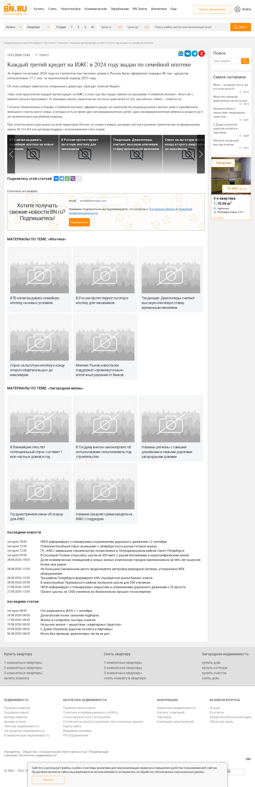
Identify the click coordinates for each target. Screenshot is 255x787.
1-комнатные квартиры (23, 662)
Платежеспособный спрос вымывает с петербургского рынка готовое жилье (98, 546)
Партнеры (164, 717)
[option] (33, 154)
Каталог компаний (170, 712)
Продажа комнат (16, 712)
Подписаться (79, 222)
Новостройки (70, 9)
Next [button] (201, 154)
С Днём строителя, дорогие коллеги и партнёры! (76, 629)
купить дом (211, 662)
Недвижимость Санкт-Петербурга (23, 43)
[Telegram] (61, 178)
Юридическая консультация (230, 717)
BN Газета (140, 9)
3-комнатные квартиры (23, 673)
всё (120, 26)
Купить (39, 9)
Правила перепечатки (79, 708)
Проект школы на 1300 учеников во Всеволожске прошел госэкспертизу (95, 592)
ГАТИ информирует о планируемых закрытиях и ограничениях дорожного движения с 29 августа (112, 587)
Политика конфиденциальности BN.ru (90, 712)
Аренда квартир (15, 717)
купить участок (214, 673)
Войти (246, 9)
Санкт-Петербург (13, 14)
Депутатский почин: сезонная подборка (69, 615)
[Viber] (73, 178)
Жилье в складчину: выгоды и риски (67, 620)
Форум (215, 708)
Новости (63, 43)
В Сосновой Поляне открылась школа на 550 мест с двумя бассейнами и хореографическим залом (114, 555)
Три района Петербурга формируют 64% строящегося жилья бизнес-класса (96, 578)
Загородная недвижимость (24, 731)
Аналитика (159, 9)
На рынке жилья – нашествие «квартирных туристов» (80, 624)
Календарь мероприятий (175, 722)
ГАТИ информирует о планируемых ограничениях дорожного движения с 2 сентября (103, 542)
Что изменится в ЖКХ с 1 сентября (66, 611)
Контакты (217, 712)
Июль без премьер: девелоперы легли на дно (75, 634)
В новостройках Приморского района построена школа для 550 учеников (95, 582)
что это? (218, 217)
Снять (52, 9)
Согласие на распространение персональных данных (103, 722)
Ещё (174, 9)
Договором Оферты (162, 209)
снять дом (210, 678)
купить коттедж (215, 668)
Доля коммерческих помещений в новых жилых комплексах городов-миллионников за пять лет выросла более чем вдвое (120, 562)
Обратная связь (221, 722)
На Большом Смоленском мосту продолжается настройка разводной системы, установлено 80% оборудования (112, 571)
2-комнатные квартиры (23, 668)
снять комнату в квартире (125, 678)
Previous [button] (11, 154)
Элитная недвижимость (21, 726)
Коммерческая (95, 9)
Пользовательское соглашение (86, 717)
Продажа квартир (17, 708)
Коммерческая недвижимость (26, 735)
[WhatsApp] (67, 178)
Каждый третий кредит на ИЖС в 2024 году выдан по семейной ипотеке (111, 43)
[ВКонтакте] (56, 178)
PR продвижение (75, 735)
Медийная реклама (77, 731)
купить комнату (16, 678)
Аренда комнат (15, 722)
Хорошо (48, 779)
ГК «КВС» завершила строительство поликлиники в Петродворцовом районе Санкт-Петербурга (112, 551)
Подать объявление (212, 9)
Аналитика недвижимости (176, 708)
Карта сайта (72, 726)
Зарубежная (120, 9)
